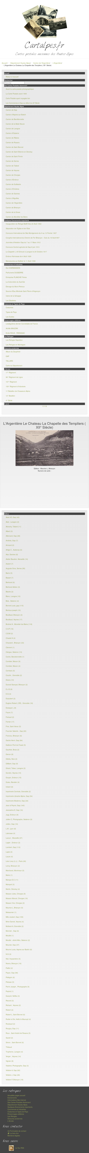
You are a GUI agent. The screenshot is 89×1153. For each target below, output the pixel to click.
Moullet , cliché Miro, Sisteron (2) (18, 940)
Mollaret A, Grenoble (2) (15, 926)
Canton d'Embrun (12, 179)
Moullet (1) (10, 935)
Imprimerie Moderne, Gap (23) (17, 801)
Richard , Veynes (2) (13, 1005)
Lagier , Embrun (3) (13, 842)
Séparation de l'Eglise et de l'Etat (18, 228)
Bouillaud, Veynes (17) (14, 619)
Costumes (9, 307)
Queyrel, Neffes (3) (13, 996)
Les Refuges (12, 1116)
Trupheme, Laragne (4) (14, 1052)
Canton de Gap (11, 110)
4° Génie (9, 400)
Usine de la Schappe (13, 296)
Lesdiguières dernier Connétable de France (22, 324)
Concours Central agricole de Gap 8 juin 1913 (22, 247)
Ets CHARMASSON (13, 268)
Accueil (4, 63)
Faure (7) (9, 712)
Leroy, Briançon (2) (13, 866)
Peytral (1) (9, 991)
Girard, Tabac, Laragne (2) (15, 768)
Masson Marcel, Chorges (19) (17, 898)
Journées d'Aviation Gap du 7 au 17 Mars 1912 (23, 242)
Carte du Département (14, 365)
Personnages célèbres (16, 1114)
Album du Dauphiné (13, 351)
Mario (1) (9, 875)
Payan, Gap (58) (12, 973)
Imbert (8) (9, 787)
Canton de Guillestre (13, 184)
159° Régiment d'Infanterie (15, 386)
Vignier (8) (9, 1061)
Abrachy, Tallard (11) (13, 526)
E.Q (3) (8, 694)
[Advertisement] (44, 489)
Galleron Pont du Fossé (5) (16, 745)
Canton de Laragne (13, 128)
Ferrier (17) (10, 722)
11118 (44, 406)
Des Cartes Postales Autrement (19, 1102)
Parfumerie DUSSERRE (14, 272)
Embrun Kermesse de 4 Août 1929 (18, 256)
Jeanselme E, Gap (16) (14, 810)
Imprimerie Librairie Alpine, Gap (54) (19, 796)
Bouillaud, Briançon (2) (14, 615)
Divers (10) (10, 680)
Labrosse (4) (10, 833)
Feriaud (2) (10, 717)
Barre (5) (9, 573)
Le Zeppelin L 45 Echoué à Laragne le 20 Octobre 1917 (26, 251)
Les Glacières (11, 300)
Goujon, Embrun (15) (13, 777)
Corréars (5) (10, 670)
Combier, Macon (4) (13, 666)
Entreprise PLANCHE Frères (16, 277)
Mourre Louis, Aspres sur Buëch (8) (19, 949)
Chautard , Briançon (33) (15, 643)
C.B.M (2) (9, 633)
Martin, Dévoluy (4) (13, 889)
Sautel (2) (9, 1038)
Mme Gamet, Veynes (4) (15, 921)
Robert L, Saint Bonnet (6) (15, 1014)
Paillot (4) (9, 968)
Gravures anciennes (15, 1118)
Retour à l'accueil (12, 77)
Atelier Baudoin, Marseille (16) (17, 559)
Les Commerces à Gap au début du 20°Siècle (23, 103)
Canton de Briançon (13, 207)
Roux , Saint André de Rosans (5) (18, 1033)
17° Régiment (11, 372)
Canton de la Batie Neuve (15, 124)
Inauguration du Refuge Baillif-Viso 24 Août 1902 (23, 224)
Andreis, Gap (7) (12, 540)
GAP (7, 356)
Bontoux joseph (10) (13, 610)
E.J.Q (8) (9, 689)
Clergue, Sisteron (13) (14, 652)
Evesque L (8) (11, 708)
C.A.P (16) (9, 629)
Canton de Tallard (12, 166)
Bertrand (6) (10, 582)
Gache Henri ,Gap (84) (14, 740)
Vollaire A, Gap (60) (13, 1070)
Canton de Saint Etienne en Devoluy (19, 152)
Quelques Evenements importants (20, 1107)
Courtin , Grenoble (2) (14, 675)
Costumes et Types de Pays (18, 1111)
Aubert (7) (9, 564)
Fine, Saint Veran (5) (13, 726)
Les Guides (10, 317)
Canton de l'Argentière (41, 63)
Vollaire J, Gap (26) (13, 1075)
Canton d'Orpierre (12, 133)
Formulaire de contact (18, 1131)
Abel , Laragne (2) (12, 522)
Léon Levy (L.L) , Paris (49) (16, 861)
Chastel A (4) (10, 638)
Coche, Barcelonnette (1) (15, 657)
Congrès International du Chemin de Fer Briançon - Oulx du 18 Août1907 (32, 238)
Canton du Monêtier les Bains (16, 217)
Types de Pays (11, 312)
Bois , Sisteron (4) (12, 601)
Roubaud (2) (10, 1024)
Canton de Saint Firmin (14, 156)
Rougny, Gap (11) (12, 1028)
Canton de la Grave (13, 212)
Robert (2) (9, 1010)
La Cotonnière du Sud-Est (15, 282)
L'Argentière (57, 63)
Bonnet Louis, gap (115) (15, 605)
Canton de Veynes (12, 170)
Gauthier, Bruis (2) (12, 749)
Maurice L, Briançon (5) (14, 907)
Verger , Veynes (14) (13, 1056)
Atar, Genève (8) (12, 554)
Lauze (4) (9, 856)
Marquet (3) (10, 884)
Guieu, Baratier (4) (12, 782)
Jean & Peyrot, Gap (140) (15, 805)
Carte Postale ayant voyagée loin (18, 98)
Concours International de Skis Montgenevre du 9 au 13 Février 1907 (31, 233)
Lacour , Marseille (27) (14, 838)
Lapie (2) (9, 852)
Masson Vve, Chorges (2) (15, 903)
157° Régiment (11, 382)
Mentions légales (14, 1135)
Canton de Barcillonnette (15, 119)
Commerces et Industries (17, 1109)
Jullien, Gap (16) (12, 824)
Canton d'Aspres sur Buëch (16, 114)
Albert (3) (9, 531)
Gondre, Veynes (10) (13, 773)
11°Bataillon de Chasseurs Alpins (18, 391)
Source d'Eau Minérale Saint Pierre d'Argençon (23, 291)
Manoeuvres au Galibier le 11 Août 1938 (20, 261)
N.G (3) (8, 954)
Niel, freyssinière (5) (13, 959)
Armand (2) (10, 545)
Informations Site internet (17, 1100)
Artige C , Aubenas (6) (14, 550)
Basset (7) (9, 577)
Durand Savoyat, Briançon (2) (17, 684)
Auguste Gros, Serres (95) (15, 568)
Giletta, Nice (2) (11, 759)
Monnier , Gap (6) (12, 931)
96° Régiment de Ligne (14, 377)
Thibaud (9, 1047)
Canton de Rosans (12, 142)
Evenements (12, 1098)
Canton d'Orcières (12, 189)
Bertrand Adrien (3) (13, 587)
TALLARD (9, 361)
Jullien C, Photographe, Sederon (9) (19, 819)
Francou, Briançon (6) (14, 736)
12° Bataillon (10, 396)
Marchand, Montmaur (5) (15, 870)
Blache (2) (9, 591)
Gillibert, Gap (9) (12, 763)
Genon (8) (9, 754)
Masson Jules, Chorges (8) (16, 894)
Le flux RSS (19, 1148)
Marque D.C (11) (12, 880)
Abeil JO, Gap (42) (12, 517)
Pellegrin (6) (10, 977)
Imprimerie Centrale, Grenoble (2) (18, 791)
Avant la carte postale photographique (20, 89)
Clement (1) (10, 647)
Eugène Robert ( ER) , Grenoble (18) (19, 703)
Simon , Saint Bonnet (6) (15, 1042)
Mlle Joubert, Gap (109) (14, 917)
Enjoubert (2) (10, 698)
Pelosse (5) (10, 982)
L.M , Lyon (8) (11, 828)
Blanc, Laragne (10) (13, 596)
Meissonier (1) (11, 912)
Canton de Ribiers (12, 138)
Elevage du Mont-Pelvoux (15, 286)
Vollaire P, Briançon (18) (14, 1079)
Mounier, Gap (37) (12, 945)
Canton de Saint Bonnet (14, 147)
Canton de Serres (12, 161)
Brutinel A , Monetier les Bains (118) (19, 624)
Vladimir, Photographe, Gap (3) (17, 1065)
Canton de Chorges (13, 175)
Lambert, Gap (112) (13, 847)
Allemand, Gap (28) (13, 536)
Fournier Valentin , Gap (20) (16, 731)
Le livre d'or (14, 1133)
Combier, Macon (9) (13, 661)
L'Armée (11, 1121)
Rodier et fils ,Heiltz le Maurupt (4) (18, 1019)
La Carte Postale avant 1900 (16, 93)
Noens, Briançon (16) (13, 963)
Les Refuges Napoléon (14, 340)
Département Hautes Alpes (20, 63)
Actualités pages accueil (16, 1095)
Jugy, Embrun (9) (12, 815)
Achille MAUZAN (12, 328)
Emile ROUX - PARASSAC (15, 333)
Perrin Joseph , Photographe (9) (17, 986)
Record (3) (10, 1000)
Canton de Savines (13, 193)
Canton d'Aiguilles (12, 198)
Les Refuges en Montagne (15, 344)
